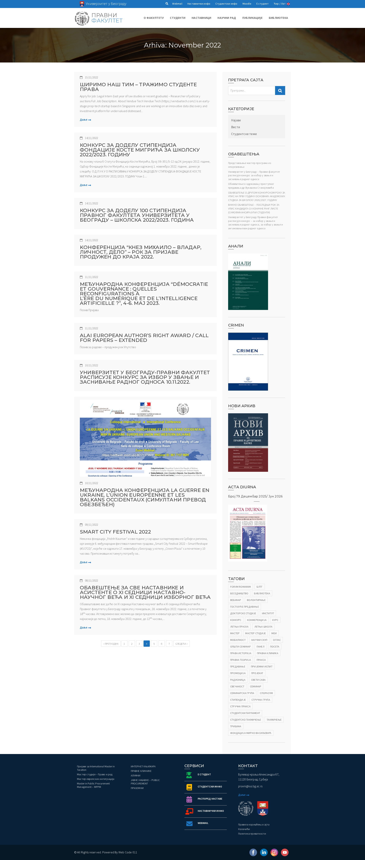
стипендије (238, 699)
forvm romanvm (240, 586)
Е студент (262, 3)
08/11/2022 (91, 580)
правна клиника (267, 653)
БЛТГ (260, 586)
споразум (266, 693)
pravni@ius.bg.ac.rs (250, 786)
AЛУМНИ (135, 775)
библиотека (262, 593)
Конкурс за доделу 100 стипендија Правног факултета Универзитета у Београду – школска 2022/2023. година (137, 215)
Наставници (201, 18)
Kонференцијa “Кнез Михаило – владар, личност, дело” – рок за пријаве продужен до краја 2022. (140, 252)
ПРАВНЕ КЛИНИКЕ (141, 771)
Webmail (177, 3)
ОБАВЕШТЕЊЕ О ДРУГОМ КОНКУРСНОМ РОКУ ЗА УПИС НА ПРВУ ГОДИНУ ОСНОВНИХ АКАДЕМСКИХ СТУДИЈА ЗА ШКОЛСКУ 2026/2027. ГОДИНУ (256, 196)
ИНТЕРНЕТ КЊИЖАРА (143, 766)
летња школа (263, 626)
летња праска (239, 626)
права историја (240, 653)
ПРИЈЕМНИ (137, 788)
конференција (257, 620)
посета (274, 646)
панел (260, 646)
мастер (235, 633)
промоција (238, 673)
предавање (237, 666)
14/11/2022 (91, 138)
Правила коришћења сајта (254, 824)
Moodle (247, 3)
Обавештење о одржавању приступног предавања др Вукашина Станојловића (251, 185)
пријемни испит (261, 666)
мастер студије (255, 633)
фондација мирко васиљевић (250, 733)
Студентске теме (244, 134)
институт (268, 613)
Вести (235, 127)
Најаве (236, 120)
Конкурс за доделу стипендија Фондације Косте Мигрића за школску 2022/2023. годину (140, 150)
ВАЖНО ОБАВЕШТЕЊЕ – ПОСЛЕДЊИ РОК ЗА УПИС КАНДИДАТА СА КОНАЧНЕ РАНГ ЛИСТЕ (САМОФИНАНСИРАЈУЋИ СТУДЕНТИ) (253, 208)
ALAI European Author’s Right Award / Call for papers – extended (144, 338)
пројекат (257, 673)
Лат (283, 3)
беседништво (239, 593)
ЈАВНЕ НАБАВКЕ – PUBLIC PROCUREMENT (145, 781)
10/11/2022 (91, 365)
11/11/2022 (91, 277)
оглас (277, 640)
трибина (235, 726)
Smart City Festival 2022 (115, 532)
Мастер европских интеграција (95, 779)
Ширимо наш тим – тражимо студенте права (138, 87)
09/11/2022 (91, 524)
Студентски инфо (226, 3)
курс (275, 620)
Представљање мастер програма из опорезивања (249, 164)
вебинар (235, 600)
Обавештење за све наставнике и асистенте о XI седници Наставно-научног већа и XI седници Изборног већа (145, 592)
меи (274, 633)
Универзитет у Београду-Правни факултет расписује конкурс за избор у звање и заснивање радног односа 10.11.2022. (145, 377)
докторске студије (243, 613)
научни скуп (259, 640)
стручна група (261, 699)
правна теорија (240, 660)
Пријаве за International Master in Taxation (96, 768)
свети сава (258, 679)
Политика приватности (252, 833)
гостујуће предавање (244, 606)
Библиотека (278, 18)
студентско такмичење (245, 719)
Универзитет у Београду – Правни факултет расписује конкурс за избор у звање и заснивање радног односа (254, 175)
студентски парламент (245, 713)
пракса (261, 660)
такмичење (274, 719)
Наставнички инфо (198, 3)
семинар (255, 686)
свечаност (237, 686)
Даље (83, 119)
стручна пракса (240, 706)
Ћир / (277, 3)
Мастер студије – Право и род (95, 774)
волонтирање (256, 600)
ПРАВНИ (106, 18)
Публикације (252, 18)
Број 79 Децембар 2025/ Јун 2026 (255, 496)
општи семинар (240, 646)
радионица (237, 679)
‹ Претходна (110, 643)
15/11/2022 (91, 77)
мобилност (238, 640)
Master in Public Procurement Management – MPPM (93, 785)
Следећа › (181, 643)
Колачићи (244, 829)
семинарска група (242, 693)
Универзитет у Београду (106, 3)
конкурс (235, 620)
